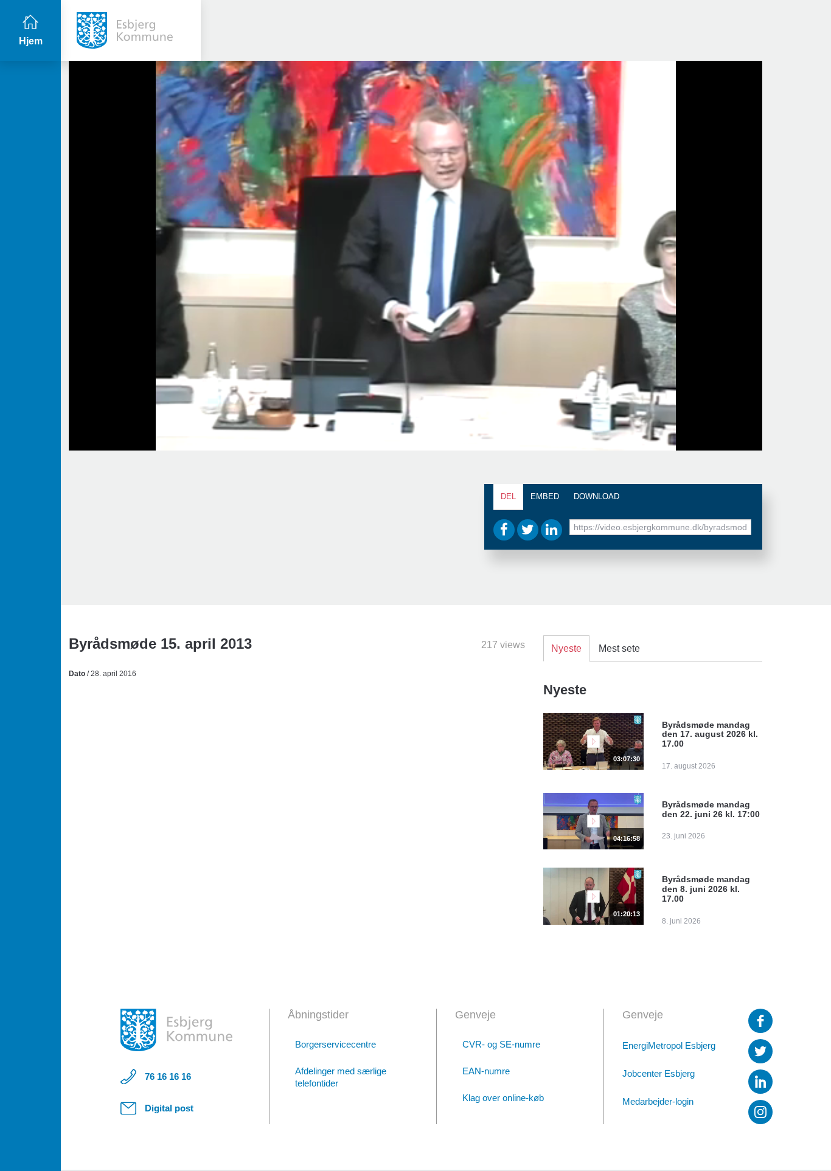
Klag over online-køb (503, 1098)
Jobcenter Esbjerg (658, 1073)
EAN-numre (486, 1071)
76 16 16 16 (168, 1076)
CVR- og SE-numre (501, 1044)
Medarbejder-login (658, 1101)
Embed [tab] (544, 496)
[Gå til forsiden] (131, 30)
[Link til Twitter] (760, 1051)
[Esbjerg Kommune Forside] (176, 1030)
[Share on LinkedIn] (551, 530)
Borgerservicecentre (335, 1044)
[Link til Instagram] (760, 1112)
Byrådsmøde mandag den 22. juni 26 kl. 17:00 (711, 809)
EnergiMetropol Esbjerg (668, 1045)
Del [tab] (508, 496)
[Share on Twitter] (527, 530)
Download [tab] (596, 496)
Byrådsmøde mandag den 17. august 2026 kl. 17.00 (710, 734)
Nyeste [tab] (566, 648)
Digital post (169, 1108)
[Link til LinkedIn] (760, 1081)
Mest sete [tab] (619, 648)
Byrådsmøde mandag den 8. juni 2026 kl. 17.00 (706, 888)
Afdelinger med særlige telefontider (340, 1077)
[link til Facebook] (760, 1021)
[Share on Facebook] (504, 530)
